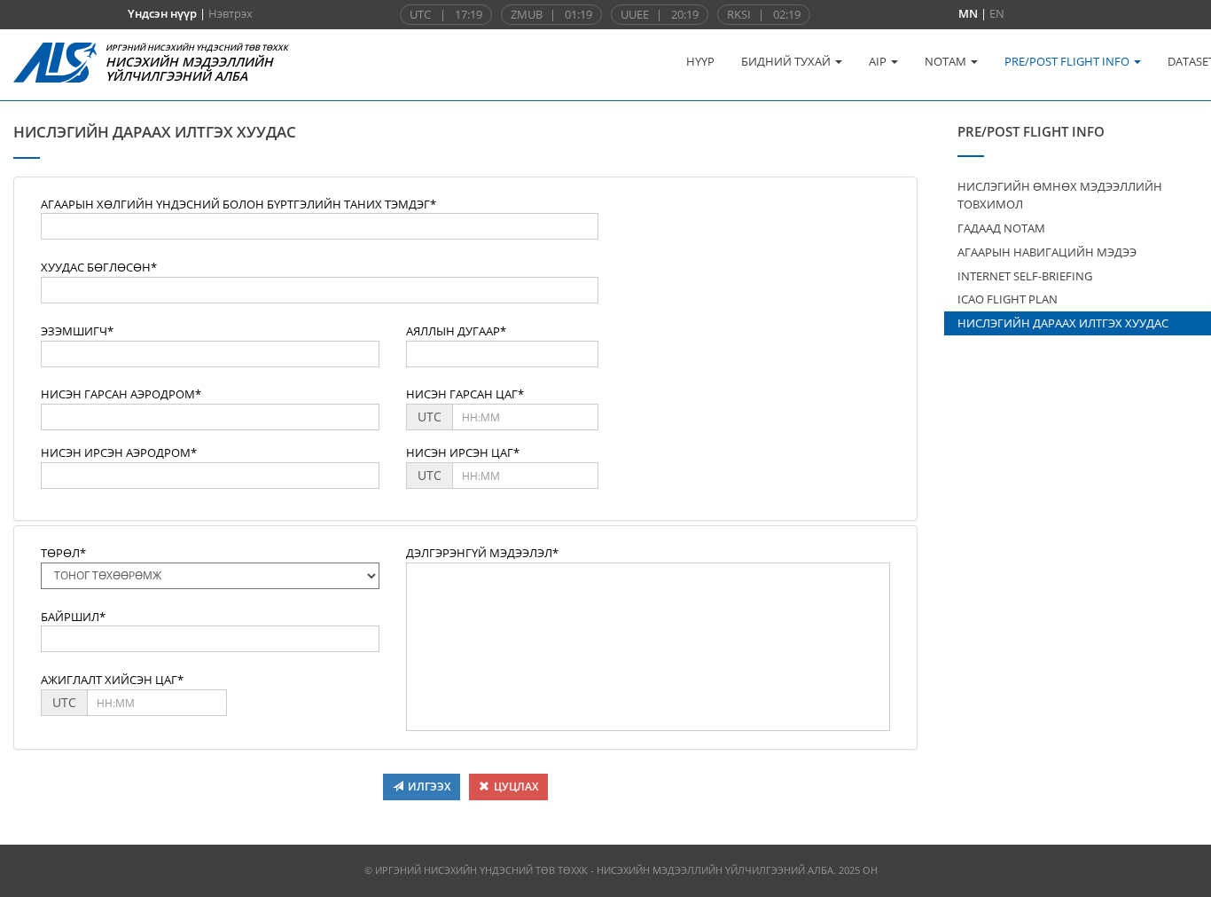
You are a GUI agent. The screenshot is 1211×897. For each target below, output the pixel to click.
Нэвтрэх (230, 13)
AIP (879, 61)
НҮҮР (700, 61)
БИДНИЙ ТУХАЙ (787, 61)
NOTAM (947, 61)
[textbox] (319, 226)
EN (996, 13)
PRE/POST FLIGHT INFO (1068, 61)
